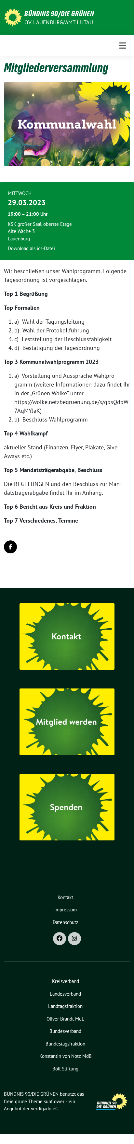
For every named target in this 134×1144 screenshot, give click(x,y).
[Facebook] (59, 938)
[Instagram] (74, 938)
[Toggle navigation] (122, 45)
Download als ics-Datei (31, 248)
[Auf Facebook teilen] (10, 546)
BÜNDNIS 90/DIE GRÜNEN (59, 13)
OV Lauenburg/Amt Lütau (58, 22)
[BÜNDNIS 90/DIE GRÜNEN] (13, 17)
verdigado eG (44, 1108)
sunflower (54, 1101)
